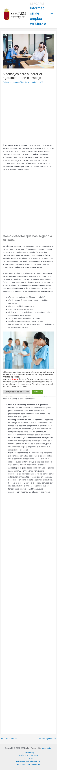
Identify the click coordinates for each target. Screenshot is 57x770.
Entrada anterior (9, 738)
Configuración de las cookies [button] (17, 392)
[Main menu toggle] (51, 14)
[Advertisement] (28, 114)
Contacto (28, 758)
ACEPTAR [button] (38, 392)
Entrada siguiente (47, 738)
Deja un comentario (11, 82)
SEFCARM (37, 3)
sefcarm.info (47, 748)
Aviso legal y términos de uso (28, 761)
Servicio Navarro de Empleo (28, 764)
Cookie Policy (28, 752)
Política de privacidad (28, 755)
